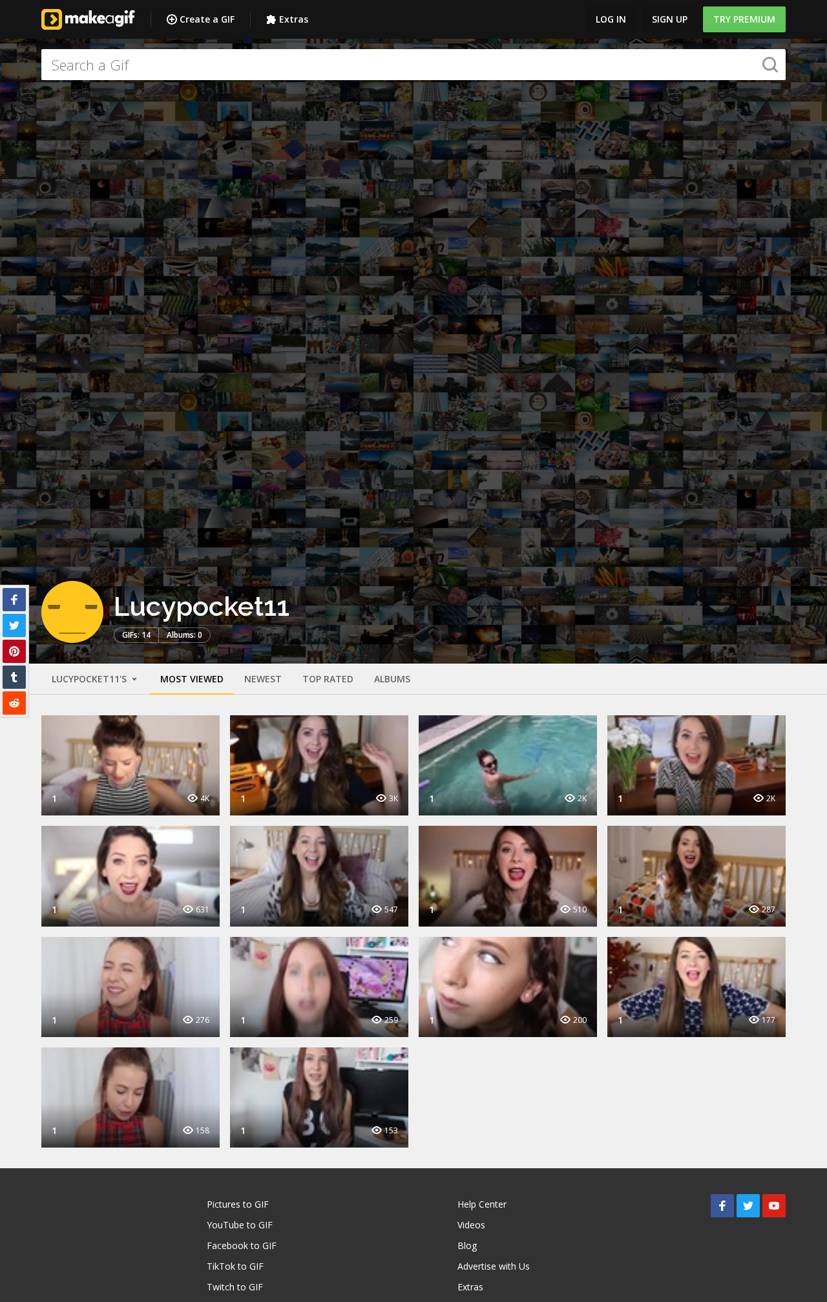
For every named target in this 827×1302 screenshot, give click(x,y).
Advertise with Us (493, 1266)
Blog (467, 1245)
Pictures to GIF (238, 1204)
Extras (293, 19)
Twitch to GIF (235, 1287)
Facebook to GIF (242, 1245)
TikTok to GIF (235, 1266)
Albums (392, 679)
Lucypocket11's (90, 679)
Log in (611, 19)
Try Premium (744, 19)
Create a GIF (207, 19)
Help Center (482, 1204)
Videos (471, 1225)
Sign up (669, 19)
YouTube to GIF (240, 1225)
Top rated (327, 679)
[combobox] (413, 64)
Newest (263, 679)
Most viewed (192, 679)
